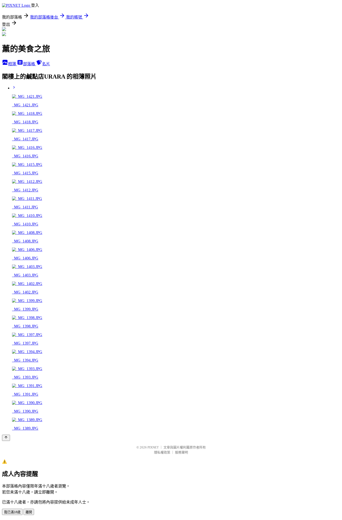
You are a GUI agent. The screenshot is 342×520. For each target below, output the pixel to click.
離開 (29, 512)
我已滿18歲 (12, 512)
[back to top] (6, 438)
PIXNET (153, 447)
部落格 (29, 64)
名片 (46, 64)
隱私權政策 (162, 452)
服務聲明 (181, 452)
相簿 (12, 64)
